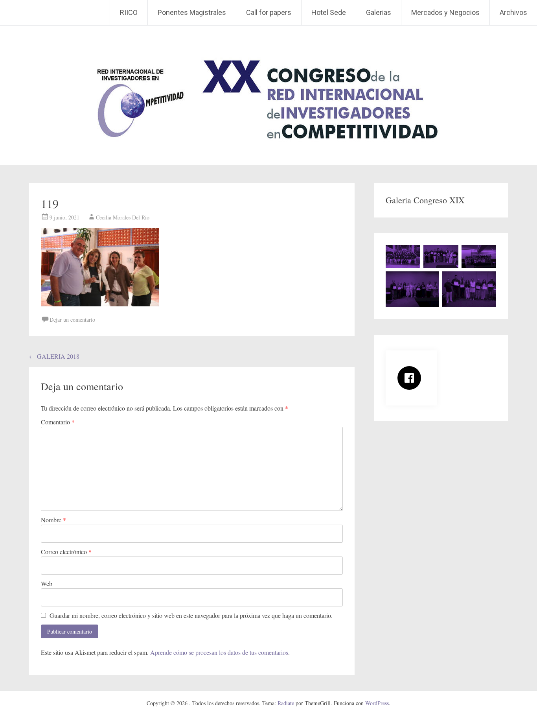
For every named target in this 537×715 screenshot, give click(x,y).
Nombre (53, 520)
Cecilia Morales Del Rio (122, 217)
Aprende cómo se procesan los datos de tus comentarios (219, 652)
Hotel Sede (328, 12)
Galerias (378, 12)
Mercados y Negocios (445, 12)
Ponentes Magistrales (192, 12)
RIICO (129, 12)
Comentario (58, 422)
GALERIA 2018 (54, 356)
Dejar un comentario (72, 319)
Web (46, 583)
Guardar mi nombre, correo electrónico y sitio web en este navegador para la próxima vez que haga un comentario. (191, 615)
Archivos (513, 12)
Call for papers (268, 12)
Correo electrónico (66, 551)
